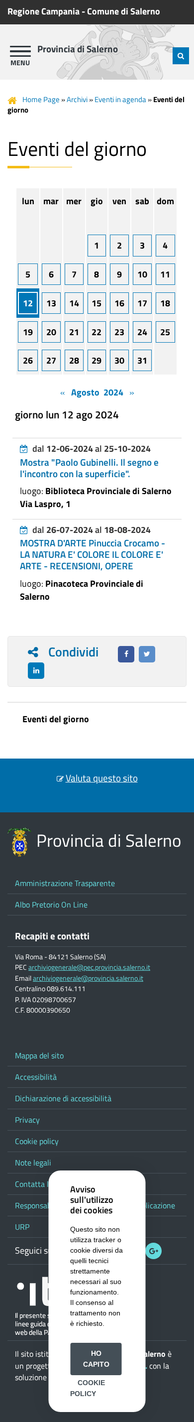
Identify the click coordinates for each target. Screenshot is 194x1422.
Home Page (41, 99)
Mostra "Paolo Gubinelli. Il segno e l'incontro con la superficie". (89, 468)
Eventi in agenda (120, 99)
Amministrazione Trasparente (65, 883)
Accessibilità (36, 1077)
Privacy (27, 1120)
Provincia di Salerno (77, 48)
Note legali (33, 1162)
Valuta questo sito (102, 778)
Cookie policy (37, 1141)
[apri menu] (20, 51)
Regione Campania (43, 11)
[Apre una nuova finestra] (126, 654)
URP (22, 1227)
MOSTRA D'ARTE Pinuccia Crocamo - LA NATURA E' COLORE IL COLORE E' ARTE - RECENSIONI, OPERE (92, 554)
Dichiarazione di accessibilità (63, 1098)
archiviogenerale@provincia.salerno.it (88, 978)
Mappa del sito (39, 1055)
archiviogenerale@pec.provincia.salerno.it (89, 967)
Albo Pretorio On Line (51, 904)
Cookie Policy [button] (87, 1388)
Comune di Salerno (123, 11)
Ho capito (96, 1358)
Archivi (77, 99)
